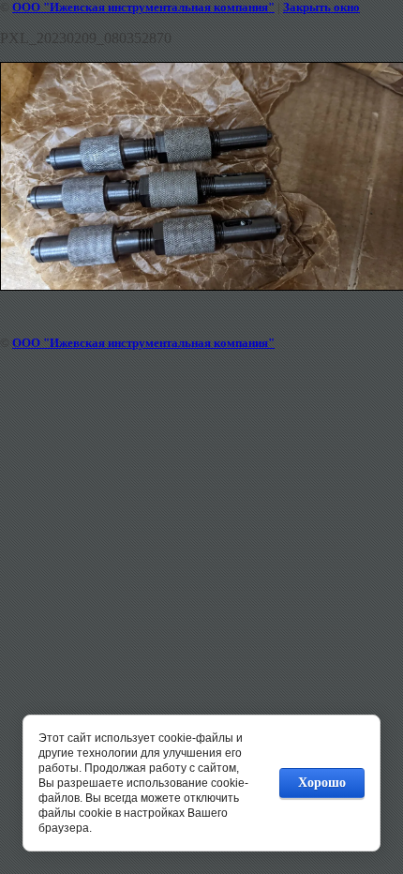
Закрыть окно (321, 7)
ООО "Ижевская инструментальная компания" (143, 7)
